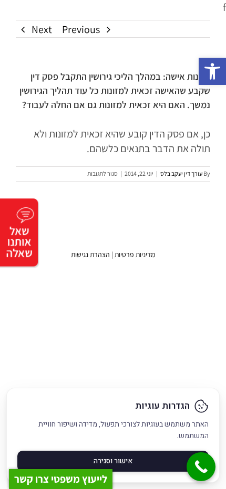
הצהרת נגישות (90, 254)
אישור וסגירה (113, 461)
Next (42, 29)
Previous (81, 29)
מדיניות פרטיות (135, 254)
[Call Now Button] (201, 466)
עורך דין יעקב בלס (181, 173)
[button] (212, 71)
